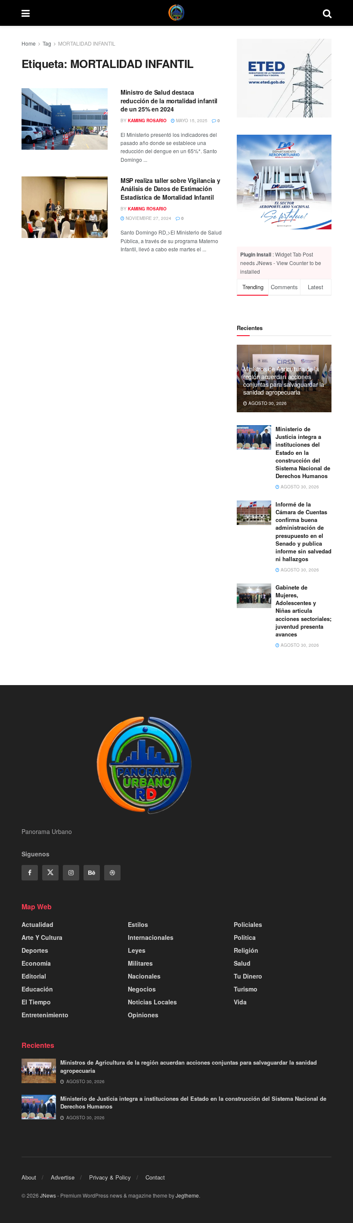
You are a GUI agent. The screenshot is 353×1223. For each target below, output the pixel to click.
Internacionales (150, 937)
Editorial (34, 976)
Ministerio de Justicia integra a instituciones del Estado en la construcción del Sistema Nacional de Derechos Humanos (303, 452)
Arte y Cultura (42, 937)
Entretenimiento (45, 1014)
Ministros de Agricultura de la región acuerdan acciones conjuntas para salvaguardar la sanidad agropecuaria (283, 380)
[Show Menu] (26, 13)
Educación (37, 989)
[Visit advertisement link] (284, 182)
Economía (36, 963)
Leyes (137, 950)
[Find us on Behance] (92, 872)
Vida (240, 1002)
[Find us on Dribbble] (112, 872)
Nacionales (144, 976)
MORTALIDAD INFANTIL (86, 43)
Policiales (248, 924)
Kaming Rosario (147, 120)
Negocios (142, 989)
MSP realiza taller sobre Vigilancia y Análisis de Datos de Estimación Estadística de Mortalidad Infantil (170, 188)
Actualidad (37, 924)
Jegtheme (187, 1195)
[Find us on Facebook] (30, 872)
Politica (245, 937)
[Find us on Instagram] (71, 872)
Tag (47, 43)
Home (29, 43)
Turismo (245, 989)
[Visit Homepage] (176, 13)
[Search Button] (327, 13)
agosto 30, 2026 (267, 403)
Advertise (62, 1177)
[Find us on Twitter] (50, 872)
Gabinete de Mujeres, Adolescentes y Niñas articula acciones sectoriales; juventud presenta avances (303, 610)
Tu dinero (248, 976)
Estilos (138, 924)
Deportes (35, 950)
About (29, 1177)
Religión (246, 950)
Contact (155, 1177)
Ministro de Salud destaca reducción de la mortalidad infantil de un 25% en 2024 (169, 100)
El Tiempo (36, 1002)
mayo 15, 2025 (191, 120)
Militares (140, 963)
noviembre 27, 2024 (147, 218)
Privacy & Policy (110, 1177)
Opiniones (143, 1014)
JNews (48, 1195)
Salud (242, 963)
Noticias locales (152, 1002)
